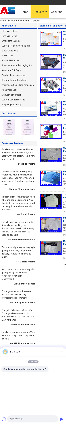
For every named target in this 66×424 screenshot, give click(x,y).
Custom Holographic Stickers (16, 46)
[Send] (61, 419)
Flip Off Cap (7, 55)
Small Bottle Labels (11, 41)
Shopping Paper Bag (11, 104)
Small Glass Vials (10, 50)
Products (38, 11)
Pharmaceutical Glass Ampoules (18, 85)
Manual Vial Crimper (11, 95)
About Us (56, 11)
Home (24, 11)
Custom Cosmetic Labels (14, 80)
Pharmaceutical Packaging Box (17, 65)
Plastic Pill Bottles (10, 60)
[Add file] (4, 419)
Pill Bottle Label (9, 90)
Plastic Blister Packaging (14, 75)
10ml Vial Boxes (9, 36)
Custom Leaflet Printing (13, 99)
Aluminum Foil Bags (11, 70)
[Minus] (62, 352)
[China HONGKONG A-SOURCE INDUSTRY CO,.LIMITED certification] (9, 127)
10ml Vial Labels (9, 31)
